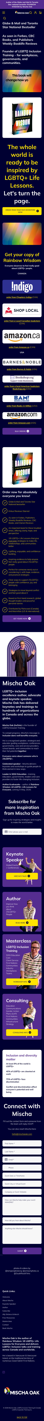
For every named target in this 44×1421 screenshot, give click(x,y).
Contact (5, 1325)
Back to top (22, 1417)
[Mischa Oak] (22, 13)
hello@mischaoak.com (22, 1134)
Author (5, 1307)
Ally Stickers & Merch (10, 1314)
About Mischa (7, 1300)
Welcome (6, 1297)
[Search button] (4, 18)
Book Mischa (7, 1328)
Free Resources (8, 1318)
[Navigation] (3, 12)
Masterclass (7, 1321)
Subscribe (6, 1311)
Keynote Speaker (9, 1304)
